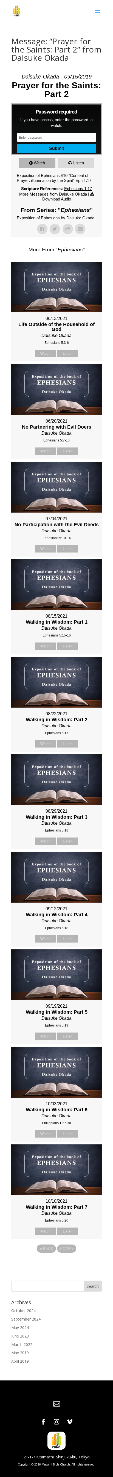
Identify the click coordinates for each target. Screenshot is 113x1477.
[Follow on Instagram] (56, 1421)
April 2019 (20, 1361)
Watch (39, 163)
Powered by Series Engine (56, 1263)
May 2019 (20, 1352)
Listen (78, 163)
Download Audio (56, 199)
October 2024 (23, 1310)
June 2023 (20, 1336)
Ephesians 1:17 (78, 188)
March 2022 (21, 1344)
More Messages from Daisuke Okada (53, 194)
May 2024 (20, 1327)
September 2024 (26, 1319)
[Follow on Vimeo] (69, 1421)
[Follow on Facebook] (43, 1421)
